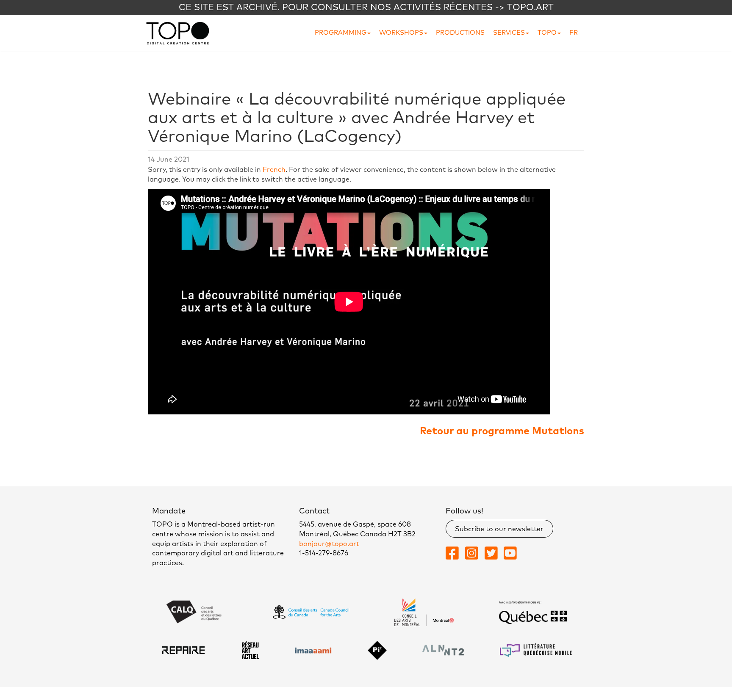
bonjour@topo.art (329, 544)
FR (573, 33)
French (274, 169)
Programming (340, 33)
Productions (460, 33)
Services (509, 33)
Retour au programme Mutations (502, 431)
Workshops (401, 33)
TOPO (547, 33)
